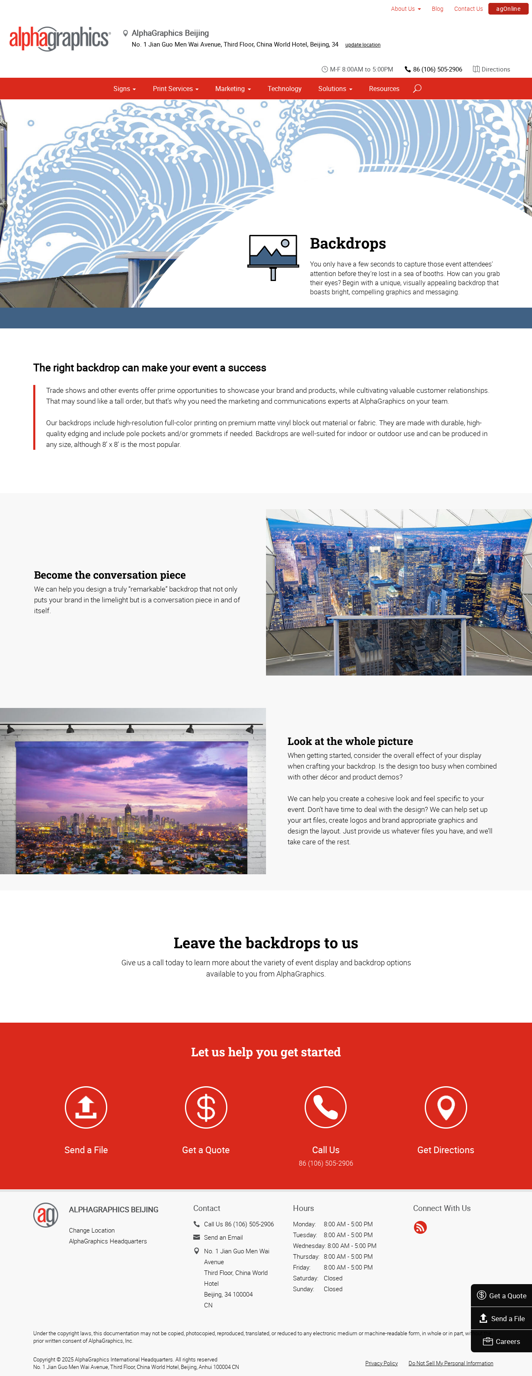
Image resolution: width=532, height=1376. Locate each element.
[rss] (420, 1228)
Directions (496, 69)
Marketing (230, 88)
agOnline (508, 8)
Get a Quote (508, 1295)
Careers (508, 1341)
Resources (384, 88)
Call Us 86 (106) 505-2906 (239, 1224)
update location (363, 44)
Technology (285, 88)
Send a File (508, 1318)
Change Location (92, 1230)
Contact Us (468, 8)
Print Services (173, 88)
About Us (403, 8)
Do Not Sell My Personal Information (451, 1363)
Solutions (332, 88)
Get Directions (445, 1150)
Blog (437, 8)
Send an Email (223, 1237)
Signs (121, 88)
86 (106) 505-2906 (437, 69)
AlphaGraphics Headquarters (108, 1241)
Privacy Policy (381, 1363)
